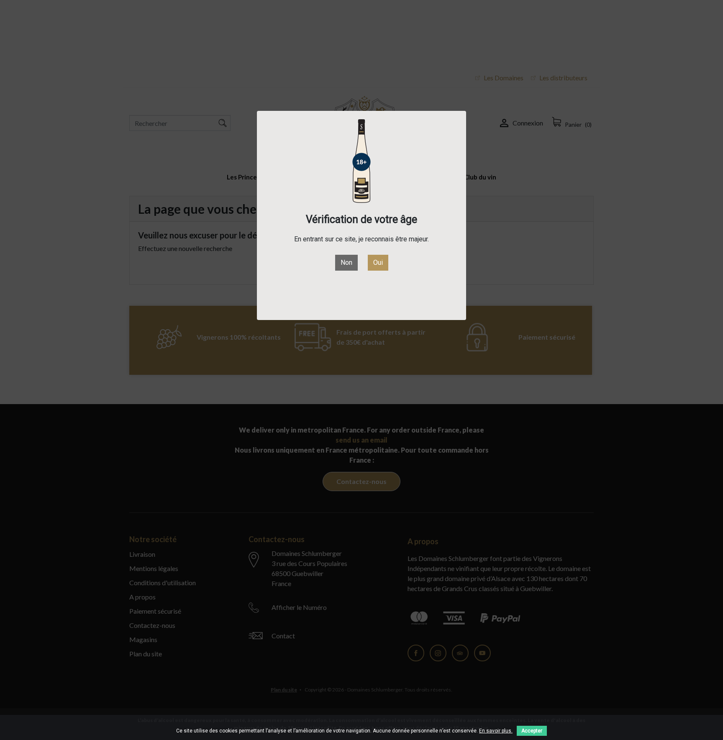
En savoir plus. (496, 731)
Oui (378, 262)
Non (346, 262)
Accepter (531, 731)
